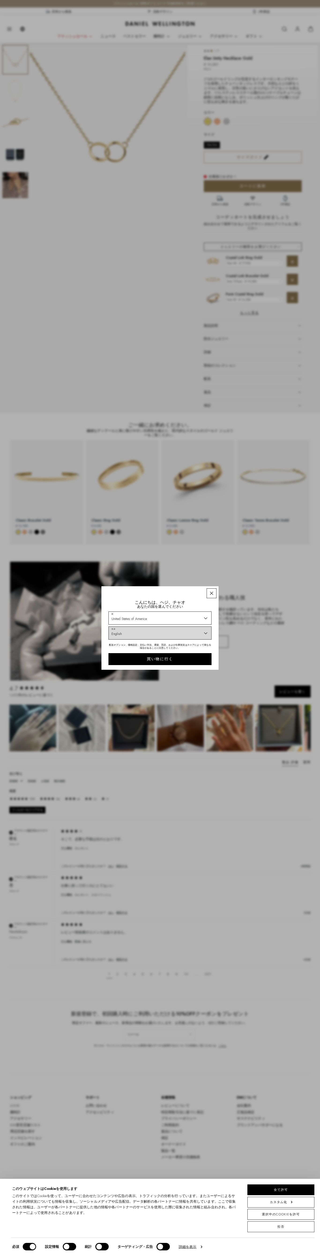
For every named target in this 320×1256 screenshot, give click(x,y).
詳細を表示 (188, 1246)
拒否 (280, 1226)
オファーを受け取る (193, 655)
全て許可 (281, 1189)
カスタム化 (278, 1202)
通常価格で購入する (193, 670)
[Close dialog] (241, 564)
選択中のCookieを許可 (281, 1214)
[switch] (69, 1246)
